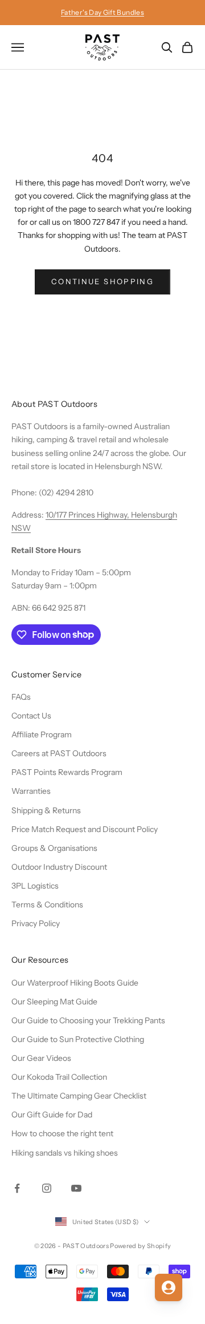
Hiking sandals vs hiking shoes (64, 1153)
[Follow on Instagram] (46, 1188)
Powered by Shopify (140, 1246)
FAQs (21, 697)
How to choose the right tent (62, 1133)
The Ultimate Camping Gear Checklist (78, 1096)
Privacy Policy (35, 923)
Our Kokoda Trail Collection (59, 1077)
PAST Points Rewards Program (66, 772)
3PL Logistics (35, 886)
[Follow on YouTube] (76, 1188)
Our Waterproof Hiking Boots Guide (74, 983)
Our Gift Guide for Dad (51, 1114)
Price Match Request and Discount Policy (84, 829)
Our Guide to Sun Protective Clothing (77, 1039)
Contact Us (31, 716)
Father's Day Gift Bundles (102, 12)
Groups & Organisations (54, 848)
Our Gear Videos (41, 1058)
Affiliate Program (41, 734)
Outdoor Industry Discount (59, 867)
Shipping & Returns (46, 810)
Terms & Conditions (47, 904)
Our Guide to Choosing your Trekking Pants (88, 1020)
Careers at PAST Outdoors (58, 753)
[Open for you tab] (168, 1287)
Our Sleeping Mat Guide (54, 1001)
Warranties (31, 791)
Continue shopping (102, 281)
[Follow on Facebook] (17, 1188)
